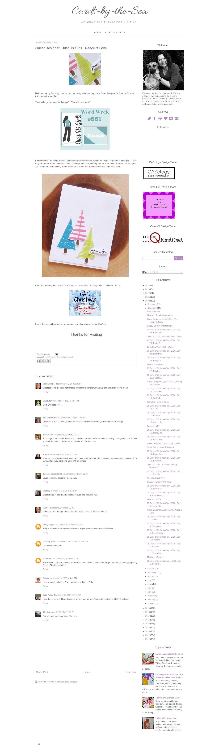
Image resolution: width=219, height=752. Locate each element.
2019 (147, 608)
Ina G (45, 508)
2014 (147, 627)
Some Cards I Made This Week (160, 447)
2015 (147, 624)
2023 (147, 289)
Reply (45, 392)
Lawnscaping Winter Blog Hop (169, 654)
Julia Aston (48, 595)
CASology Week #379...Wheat (160, 347)
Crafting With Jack (51, 541)
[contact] (176, 119)
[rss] (171, 119)
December (152, 304)
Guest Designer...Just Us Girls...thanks (163, 443)
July (149, 580)
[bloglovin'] (165, 119)
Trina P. (46, 454)
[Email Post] (56, 354)
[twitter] (149, 119)
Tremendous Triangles (66, 357)
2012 (147, 635)
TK (44, 612)
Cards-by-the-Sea (109, 11)
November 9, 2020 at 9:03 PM (61, 508)
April (149, 592)
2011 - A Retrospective (166, 718)
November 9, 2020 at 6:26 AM (75, 474)
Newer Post (42, 672)
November (152, 308)
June (149, 584)
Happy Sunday (153, 311)
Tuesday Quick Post (155, 478)
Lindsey (46, 491)
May (149, 588)
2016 (147, 620)
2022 (147, 293)
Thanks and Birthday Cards (168, 698)
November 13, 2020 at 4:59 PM (65, 558)
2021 (147, 297)
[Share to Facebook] (49, 361)
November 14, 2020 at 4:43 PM (63, 578)
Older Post (131, 672)
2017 (147, 616)
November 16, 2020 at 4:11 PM (67, 595)
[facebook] (155, 119)
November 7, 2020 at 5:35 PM (69, 384)
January (151, 603)
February (151, 599)
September (152, 572)
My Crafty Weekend (155, 364)
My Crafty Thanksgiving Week (160, 315)
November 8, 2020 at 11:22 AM (67, 435)
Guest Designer (49, 357)
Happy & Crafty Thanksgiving (160, 326)
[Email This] (38, 361)
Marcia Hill (48, 435)
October (151, 569)
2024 (147, 285)
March (150, 596)
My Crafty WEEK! (154, 499)
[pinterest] (160, 119)
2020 (147, 301)
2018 (147, 612)
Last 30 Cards (115, 32)
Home (97, 32)
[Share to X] (45, 361)
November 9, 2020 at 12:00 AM (63, 454)
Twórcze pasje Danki (52, 474)
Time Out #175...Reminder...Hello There (164, 336)
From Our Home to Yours (158, 402)
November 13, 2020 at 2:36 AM (74, 541)
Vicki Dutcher (49, 384)
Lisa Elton (47, 401)
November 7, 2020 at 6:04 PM (66, 401)
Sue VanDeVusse (51, 418)
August (150, 576)
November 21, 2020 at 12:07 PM (60, 612)
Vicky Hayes (49, 525)
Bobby (46, 578)
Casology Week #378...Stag (159, 482)
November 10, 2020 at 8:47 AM (68, 525)
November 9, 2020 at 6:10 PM (64, 491)
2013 (147, 631)
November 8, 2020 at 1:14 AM (72, 418)
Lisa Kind (47, 558)
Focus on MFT (153, 426)
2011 (147, 639)
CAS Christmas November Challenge (81, 285)
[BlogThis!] (42, 361)
